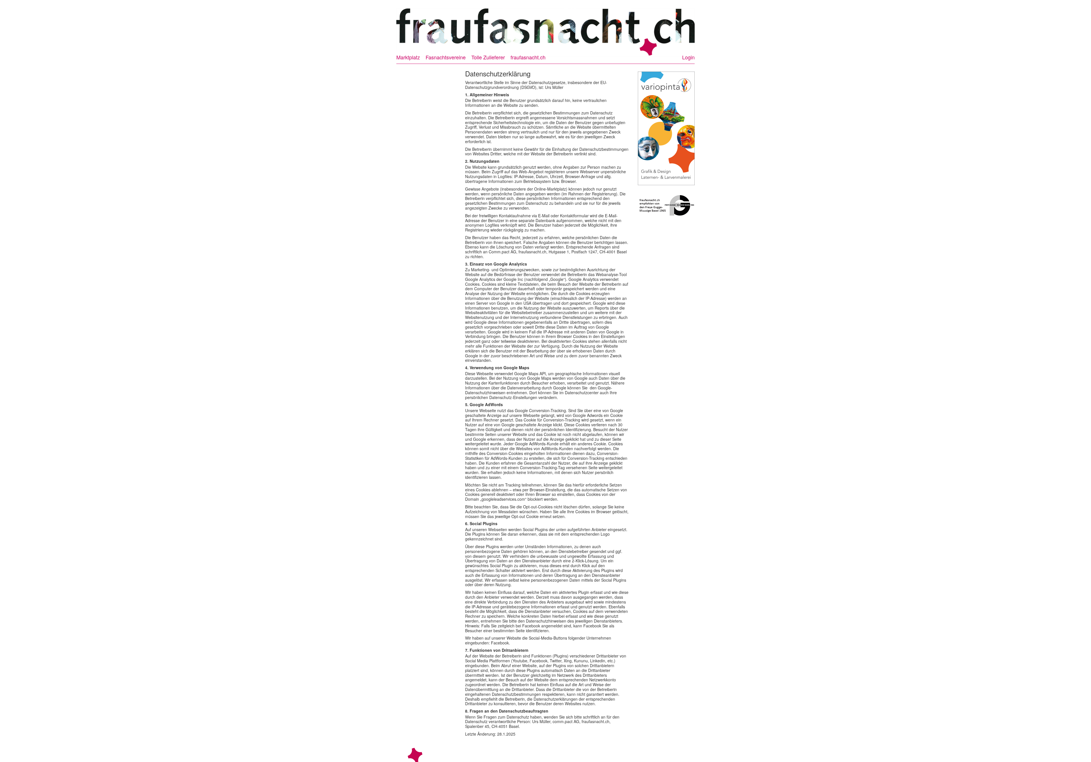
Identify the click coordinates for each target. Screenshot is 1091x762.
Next (700, 29)
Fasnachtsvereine (446, 57)
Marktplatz (408, 57)
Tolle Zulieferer (488, 57)
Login (688, 57)
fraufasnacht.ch (528, 57)
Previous (391, 29)
